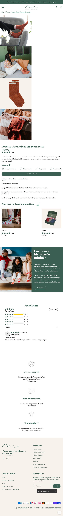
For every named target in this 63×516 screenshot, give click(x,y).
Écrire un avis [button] (53, 309)
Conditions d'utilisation (39, 464)
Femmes (8, 12)
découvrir (40, 287)
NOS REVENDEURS (38, 455)
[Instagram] (7, 458)
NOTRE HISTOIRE (37, 449)
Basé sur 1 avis (9, 311)
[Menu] (3, 7)
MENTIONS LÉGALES (7, 486)
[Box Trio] (51, 218)
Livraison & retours (23, 179)
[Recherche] (57, 7)
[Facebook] (3, 458)
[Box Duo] (11, 218)
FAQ (3, 477)
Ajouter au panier (31, 174)
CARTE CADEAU (37, 458)
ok (57, 486)
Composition (12, 179)
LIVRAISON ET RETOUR (8, 480)
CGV (3, 483)
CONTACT (35, 461)
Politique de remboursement (40, 467)
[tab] (4, 179)
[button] (6, 152)
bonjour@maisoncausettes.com (31, 430)
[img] (15, 332)
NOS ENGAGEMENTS (39, 452)
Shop (3, 12)
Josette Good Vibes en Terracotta (21, 12)
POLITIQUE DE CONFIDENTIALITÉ (10, 489)
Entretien (4, 179)
